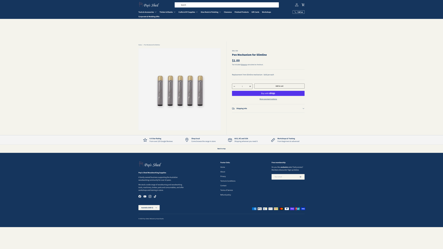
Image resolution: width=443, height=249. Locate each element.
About (222, 171)
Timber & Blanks (166, 12)
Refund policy (225, 195)
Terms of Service (226, 190)
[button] (303, 4)
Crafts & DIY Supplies (186, 12)
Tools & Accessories (146, 12)
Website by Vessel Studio (157, 218)
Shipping (244, 65)
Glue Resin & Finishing (209, 12)
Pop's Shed (146, 218)
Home (140, 45)
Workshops (266, 12)
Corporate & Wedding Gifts (148, 16)
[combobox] (227, 4)
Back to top (221, 149)
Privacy (223, 176)
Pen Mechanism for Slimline (152, 45)
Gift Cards (255, 12)
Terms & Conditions (227, 181)
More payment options (268, 99)
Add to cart (279, 86)
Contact (223, 185)
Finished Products (242, 12)
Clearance (228, 12)
